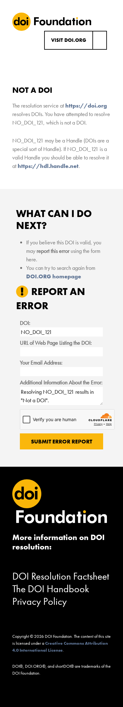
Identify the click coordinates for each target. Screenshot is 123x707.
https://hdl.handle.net (48, 166)
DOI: (25, 322)
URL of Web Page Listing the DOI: (56, 342)
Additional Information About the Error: (61, 382)
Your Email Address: (41, 362)
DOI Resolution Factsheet (60, 576)
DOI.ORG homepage (53, 276)
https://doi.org (86, 105)
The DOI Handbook (50, 588)
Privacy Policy (39, 601)
